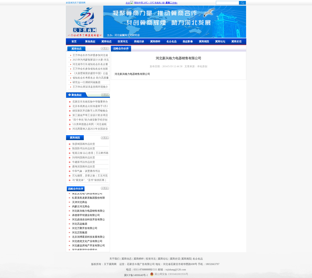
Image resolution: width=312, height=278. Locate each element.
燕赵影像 (188, 41)
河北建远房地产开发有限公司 (88, 243)
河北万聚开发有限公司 (84, 226)
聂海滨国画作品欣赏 (83, 166)
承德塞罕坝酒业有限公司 (86, 213)
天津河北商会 (79, 200)
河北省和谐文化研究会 (84, 248)
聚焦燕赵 (90, 41)
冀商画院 (204, 41)
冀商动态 (106, 41)
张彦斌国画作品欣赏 (83, 144)
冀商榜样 (155, 41)
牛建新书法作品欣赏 (83, 162)
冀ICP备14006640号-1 (136, 275)
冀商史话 (236, 41)
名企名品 (171, 41)
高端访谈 (139, 41)
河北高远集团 (79, 222)
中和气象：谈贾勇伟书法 (86, 171)
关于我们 (114, 258)
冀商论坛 (220, 41)
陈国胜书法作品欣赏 (83, 148)
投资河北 (123, 41)
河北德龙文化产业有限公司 (87, 239)
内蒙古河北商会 (81, 204)
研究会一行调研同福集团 (86, 82)
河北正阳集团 (79, 230)
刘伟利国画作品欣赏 (83, 157)
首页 (74, 41)
